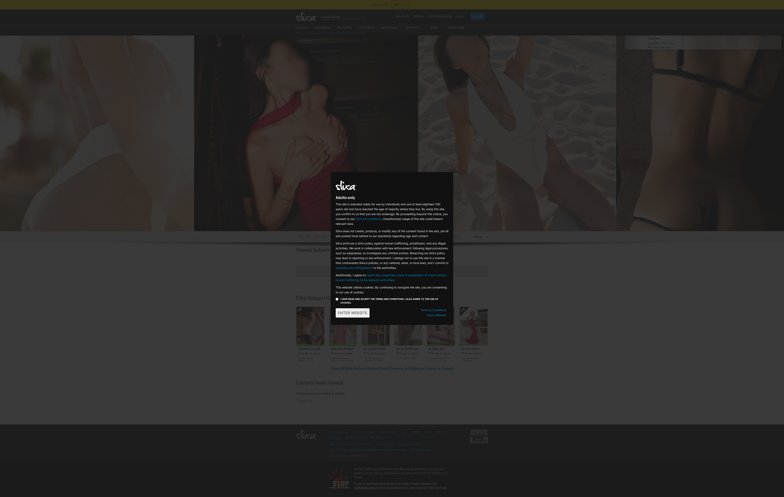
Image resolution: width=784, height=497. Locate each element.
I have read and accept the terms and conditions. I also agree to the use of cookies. (389, 301)
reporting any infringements (354, 267)
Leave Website (436, 315)
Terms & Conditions (368, 219)
